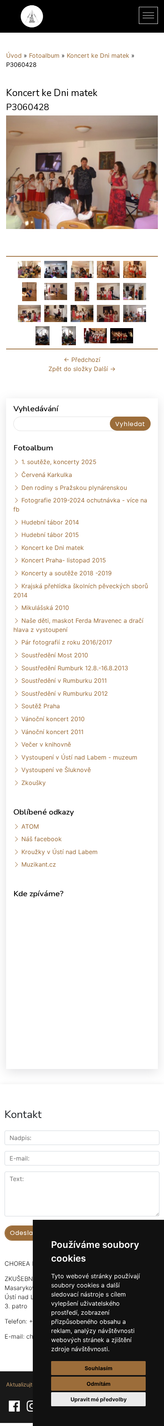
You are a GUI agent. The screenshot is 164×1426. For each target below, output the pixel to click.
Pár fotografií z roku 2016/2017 (66, 642)
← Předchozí (82, 359)
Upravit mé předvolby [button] (99, 1399)
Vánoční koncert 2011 (52, 732)
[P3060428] (29, 313)
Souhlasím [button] (99, 1368)
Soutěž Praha (40, 706)
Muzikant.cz (38, 864)
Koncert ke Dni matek (98, 55)
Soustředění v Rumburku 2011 (64, 680)
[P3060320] (55, 269)
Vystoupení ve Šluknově (56, 770)
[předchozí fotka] (18, 175)
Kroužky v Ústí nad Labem (59, 852)
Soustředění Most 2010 (54, 655)
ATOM (30, 826)
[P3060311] (29, 269)
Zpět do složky (70, 369)
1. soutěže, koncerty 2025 (58, 462)
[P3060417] (82, 291)
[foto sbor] (121, 335)
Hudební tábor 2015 (50, 535)
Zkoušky (33, 782)
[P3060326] (82, 269)
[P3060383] (29, 291)
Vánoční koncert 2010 (53, 719)
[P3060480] (108, 313)
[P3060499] (69, 335)
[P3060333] (108, 269)
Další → (105, 369)
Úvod (14, 55)
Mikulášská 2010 (45, 607)
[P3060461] (82, 313)
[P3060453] (55, 313)
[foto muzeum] (95, 335)
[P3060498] (43, 335)
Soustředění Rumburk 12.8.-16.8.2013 (74, 668)
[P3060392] (55, 291)
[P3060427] (134, 291)
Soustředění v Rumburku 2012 (64, 693)
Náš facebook (41, 839)
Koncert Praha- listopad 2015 (63, 560)
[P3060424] (108, 291)
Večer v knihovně (46, 744)
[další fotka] (145, 175)
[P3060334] (134, 269)
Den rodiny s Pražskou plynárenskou (74, 487)
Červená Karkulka (46, 474)
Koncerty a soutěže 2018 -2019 (66, 573)
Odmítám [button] (99, 1383)
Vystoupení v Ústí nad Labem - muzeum (79, 757)
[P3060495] (134, 313)
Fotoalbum (44, 55)
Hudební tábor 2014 (50, 522)
